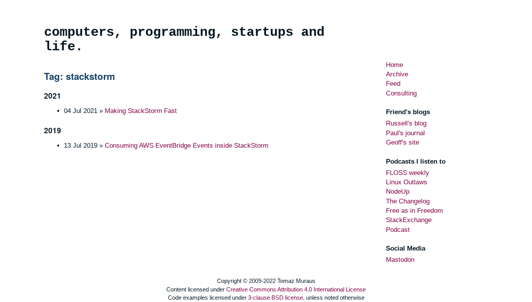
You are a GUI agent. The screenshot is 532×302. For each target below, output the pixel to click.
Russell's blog (406, 123)
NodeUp (397, 191)
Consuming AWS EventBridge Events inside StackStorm (186, 145)
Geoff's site (402, 142)
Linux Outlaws (406, 182)
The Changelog (408, 201)
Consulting (401, 93)
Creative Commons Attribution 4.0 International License (296, 289)
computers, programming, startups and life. (184, 39)
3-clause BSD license (275, 297)
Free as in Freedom (414, 210)
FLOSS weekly (407, 173)
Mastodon (400, 259)
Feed (393, 83)
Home (394, 65)
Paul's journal (405, 133)
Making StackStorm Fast (141, 111)
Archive (397, 74)
